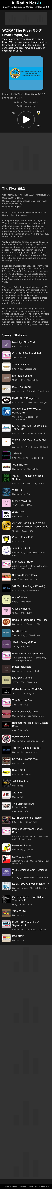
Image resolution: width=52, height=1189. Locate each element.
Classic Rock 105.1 (22, 537)
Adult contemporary (21, 657)
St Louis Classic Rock (24, 575)
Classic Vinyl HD (21, 501)
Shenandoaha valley (12, 203)
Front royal (41, 201)
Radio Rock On (21, 736)
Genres (29, 7)
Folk (14, 904)
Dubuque (30, 929)
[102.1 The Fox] (6, 467)
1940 (22, 505)
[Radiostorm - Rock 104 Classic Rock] (6, 725)
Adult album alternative (23, 566)
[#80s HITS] (6, 514)
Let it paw (45, 1186)
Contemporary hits (23, 660)
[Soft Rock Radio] (6, 550)
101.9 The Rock (21, 781)
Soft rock (31, 391)
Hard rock (31, 483)
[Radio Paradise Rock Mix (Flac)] (6, 622)
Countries (8, 7)
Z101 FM (17, 792)
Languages (19, 7)
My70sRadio (19, 631)
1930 (14, 505)
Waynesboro (33, 590)
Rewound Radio (21, 845)
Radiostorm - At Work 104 (27, 689)
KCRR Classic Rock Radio (27, 817)
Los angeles (32, 741)
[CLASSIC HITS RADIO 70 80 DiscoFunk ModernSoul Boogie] (6, 525)
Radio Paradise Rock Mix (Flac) (30, 619)
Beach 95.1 (18, 770)
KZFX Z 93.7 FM (21, 856)
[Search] (47, 7)
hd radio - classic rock (25, 759)
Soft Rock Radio (21, 548)
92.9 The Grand (21, 386)
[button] (26, 119)
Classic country (19, 888)
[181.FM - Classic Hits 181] (6, 750)
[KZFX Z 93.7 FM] (6, 859)
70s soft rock (30, 822)
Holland (44, 447)
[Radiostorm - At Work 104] (6, 691)
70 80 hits (25, 693)
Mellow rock (33, 552)
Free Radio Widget (10, 1186)
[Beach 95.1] (6, 772)
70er (20, 579)
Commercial (19, 419)
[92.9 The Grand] (6, 389)
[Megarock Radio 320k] (6, 714)
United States (18, 198)
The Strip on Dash (22, 700)
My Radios (40, 7)
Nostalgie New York (23, 342)
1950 (29, 505)
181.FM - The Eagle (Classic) (28, 586)
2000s (15, 646)
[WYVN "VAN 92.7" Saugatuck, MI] (6, 442)
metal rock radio (21, 666)
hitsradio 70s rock (22, 677)
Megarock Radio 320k (25, 711)
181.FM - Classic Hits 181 (26, 747)
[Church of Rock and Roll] (6, 355)
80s (26, 346)
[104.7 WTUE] (6, 913)
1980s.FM (18, 453)
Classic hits (16, 201)
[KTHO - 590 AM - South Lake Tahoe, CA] (6, 428)
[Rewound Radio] (6, 847)
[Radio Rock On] (6, 739)
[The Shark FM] (6, 366)
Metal (41, 483)
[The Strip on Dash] (6, 702)
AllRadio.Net (23, 2)
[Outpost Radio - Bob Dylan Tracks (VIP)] (6, 899)
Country (30, 624)
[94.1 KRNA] (6, 938)
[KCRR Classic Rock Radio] (6, 820)
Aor (28, 494)
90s (26, 357)
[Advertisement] (26, 18)
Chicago (22, 635)
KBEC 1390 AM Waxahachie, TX (30, 883)
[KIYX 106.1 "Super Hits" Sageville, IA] (6, 924)
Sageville (41, 929)
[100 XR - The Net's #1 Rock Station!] (6, 478)
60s (14, 346)
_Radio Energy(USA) (24, 642)
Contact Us (23, 1186)
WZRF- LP (18, 489)
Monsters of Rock (22, 561)
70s (20, 346)
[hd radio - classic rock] (6, 761)
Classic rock (29, 201)
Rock (14, 601)
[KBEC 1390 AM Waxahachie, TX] (6, 886)
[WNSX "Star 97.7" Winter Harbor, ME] (6, 411)
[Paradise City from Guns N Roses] (6, 831)
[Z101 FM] (6, 795)
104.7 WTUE (19, 910)
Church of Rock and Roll (26, 353)
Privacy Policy (34, 1186)
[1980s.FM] (6, 455)
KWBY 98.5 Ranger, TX (25, 398)
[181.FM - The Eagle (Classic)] (6, 588)
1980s (15, 380)
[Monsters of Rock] (6, 564)
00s (14, 516)
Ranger (43, 402)
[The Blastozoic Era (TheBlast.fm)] (6, 806)
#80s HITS (18, 512)
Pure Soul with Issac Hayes (28, 653)
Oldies (30, 433)
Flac (39, 624)
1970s (15, 531)
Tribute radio (42, 877)
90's (20, 369)
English (17, 206)
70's (31, 531)
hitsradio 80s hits (22, 375)
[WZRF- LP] (6, 492)
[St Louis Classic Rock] (6, 577)
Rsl (42, 741)
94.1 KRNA (18, 935)
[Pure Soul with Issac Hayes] (6, 655)
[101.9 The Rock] (6, 783)
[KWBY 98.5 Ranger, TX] (6, 400)
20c (14, 704)
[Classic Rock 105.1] (6, 539)
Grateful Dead (20, 597)
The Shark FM (20, 364)
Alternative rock (20, 861)
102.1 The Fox (20, 464)
